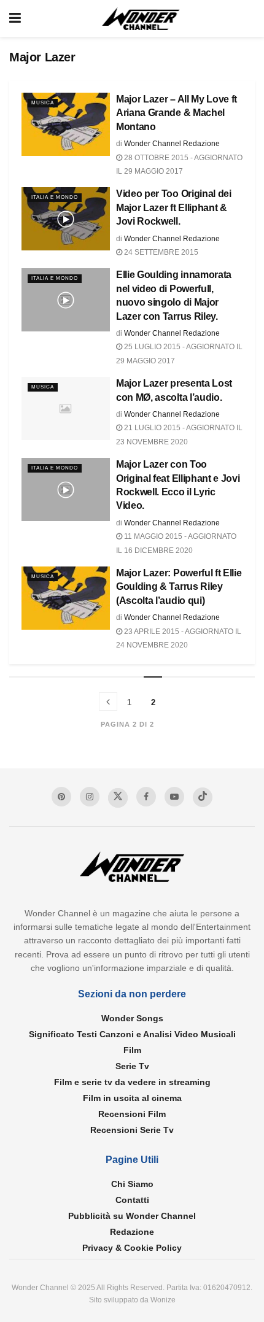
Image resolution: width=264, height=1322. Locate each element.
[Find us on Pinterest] (61, 796)
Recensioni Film (132, 1114)
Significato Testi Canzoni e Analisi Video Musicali (132, 1034)
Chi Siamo (132, 1184)
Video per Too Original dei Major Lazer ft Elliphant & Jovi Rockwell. (173, 207)
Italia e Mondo (54, 197)
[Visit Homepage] (141, 18)
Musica (42, 103)
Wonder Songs (132, 1018)
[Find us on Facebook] (146, 796)
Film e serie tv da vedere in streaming (132, 1082)
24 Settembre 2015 (160, 252)
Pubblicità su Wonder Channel (132, 1216)
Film (132, 1050)
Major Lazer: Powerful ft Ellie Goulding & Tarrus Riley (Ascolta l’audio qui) (178, 587)
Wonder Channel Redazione (172, 143)
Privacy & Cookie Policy (132, 1248)
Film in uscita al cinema (132, 1098)
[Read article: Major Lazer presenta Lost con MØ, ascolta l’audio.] (65, 408)
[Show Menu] (15, 18)
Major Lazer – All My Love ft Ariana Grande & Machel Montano (176, 113)
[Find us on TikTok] (202, 797)
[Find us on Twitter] (118, 798)
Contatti (132, 1200)
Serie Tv (132, 1066)
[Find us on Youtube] (174, 796)
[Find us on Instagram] (89, 796)
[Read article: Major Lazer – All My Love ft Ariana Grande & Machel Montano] (65, 124)
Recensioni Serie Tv (132, 1130)
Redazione (132, 1232)
